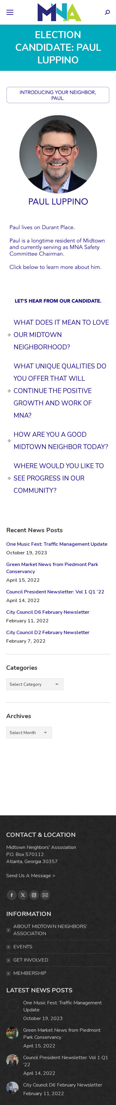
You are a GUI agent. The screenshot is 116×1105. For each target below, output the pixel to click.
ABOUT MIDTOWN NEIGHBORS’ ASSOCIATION (50, 930)
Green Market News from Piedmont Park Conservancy (52, 568)
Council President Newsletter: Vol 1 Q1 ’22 (55, 592)
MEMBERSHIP (29, 973)
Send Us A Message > (30, 875)
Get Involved (30, 960)
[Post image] (12, 1005)
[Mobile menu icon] (10, 12)
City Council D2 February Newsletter (47, 632)
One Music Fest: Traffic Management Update (56, 544)
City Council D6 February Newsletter (47, 612)
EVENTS (22, 946)
